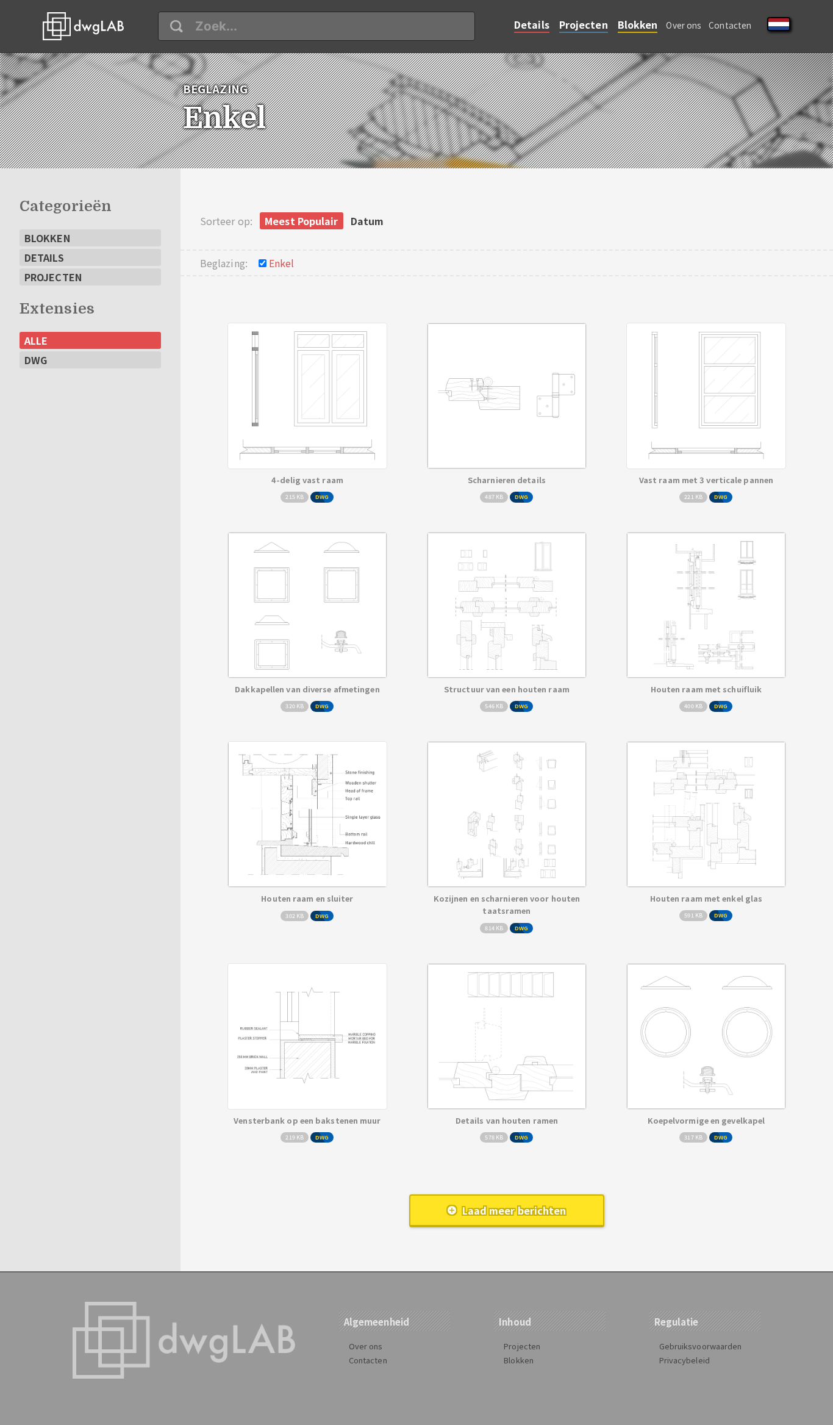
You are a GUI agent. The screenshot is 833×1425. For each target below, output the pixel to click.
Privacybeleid (684, 1360)
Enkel (282, 263)
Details (531, 24)
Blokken (638, 24)
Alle (36, 340)
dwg (35, 360)
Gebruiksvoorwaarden (700, 1346)
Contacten (730, 25)
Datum (367, 221)
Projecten (583, 24)
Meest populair (301, 221)
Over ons (683, 25)
